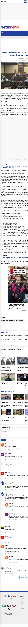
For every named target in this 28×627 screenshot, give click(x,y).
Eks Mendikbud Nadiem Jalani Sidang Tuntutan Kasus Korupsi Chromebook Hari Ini (11, 340)
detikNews (3, 47)
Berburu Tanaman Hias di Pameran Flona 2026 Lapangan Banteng (18, 404)
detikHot (21, 605)
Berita (7, 34)
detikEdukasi (22, 599)
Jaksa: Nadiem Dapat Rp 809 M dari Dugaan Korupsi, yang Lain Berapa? (11, 344)
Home (3, 34)
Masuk (25, 1)
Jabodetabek (13, 34)
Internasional (21, 34)
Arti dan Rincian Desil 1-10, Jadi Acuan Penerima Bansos (5, 419)
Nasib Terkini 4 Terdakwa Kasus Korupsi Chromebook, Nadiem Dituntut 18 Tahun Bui (11, 348)
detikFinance (22, 601)
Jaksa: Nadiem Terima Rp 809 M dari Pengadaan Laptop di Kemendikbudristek (11, 336)
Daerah (16, 37)
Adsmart (4, 37)
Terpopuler (10, 37)
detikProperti (22, 611)
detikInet (21, 603)
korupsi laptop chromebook (8, 320)
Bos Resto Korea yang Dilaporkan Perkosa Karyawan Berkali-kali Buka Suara (7, 369)
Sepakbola (22, 608)
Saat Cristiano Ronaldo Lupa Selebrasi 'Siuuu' (18, 418)
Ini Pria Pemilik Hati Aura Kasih (8, 383)
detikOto (21, 610)
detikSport (22, 606)
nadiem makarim (20, 320)
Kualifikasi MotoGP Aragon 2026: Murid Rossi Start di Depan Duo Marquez (5, 404)
